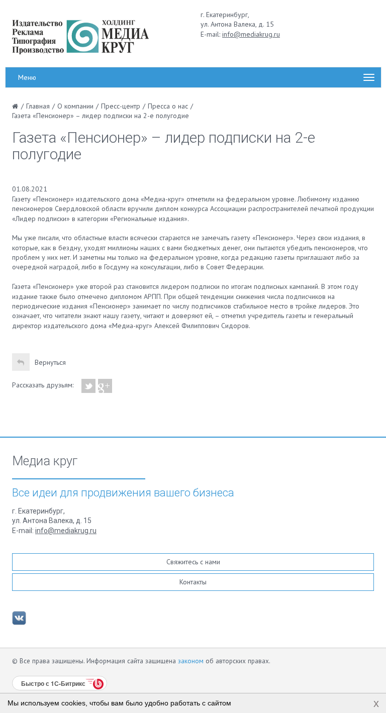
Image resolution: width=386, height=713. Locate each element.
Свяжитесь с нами (193, 561)
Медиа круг (44, 461)
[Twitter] (88, 386)
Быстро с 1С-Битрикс (53, 683)
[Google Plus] (105, 386)
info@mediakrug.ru (251, 34)
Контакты (193, 581)
